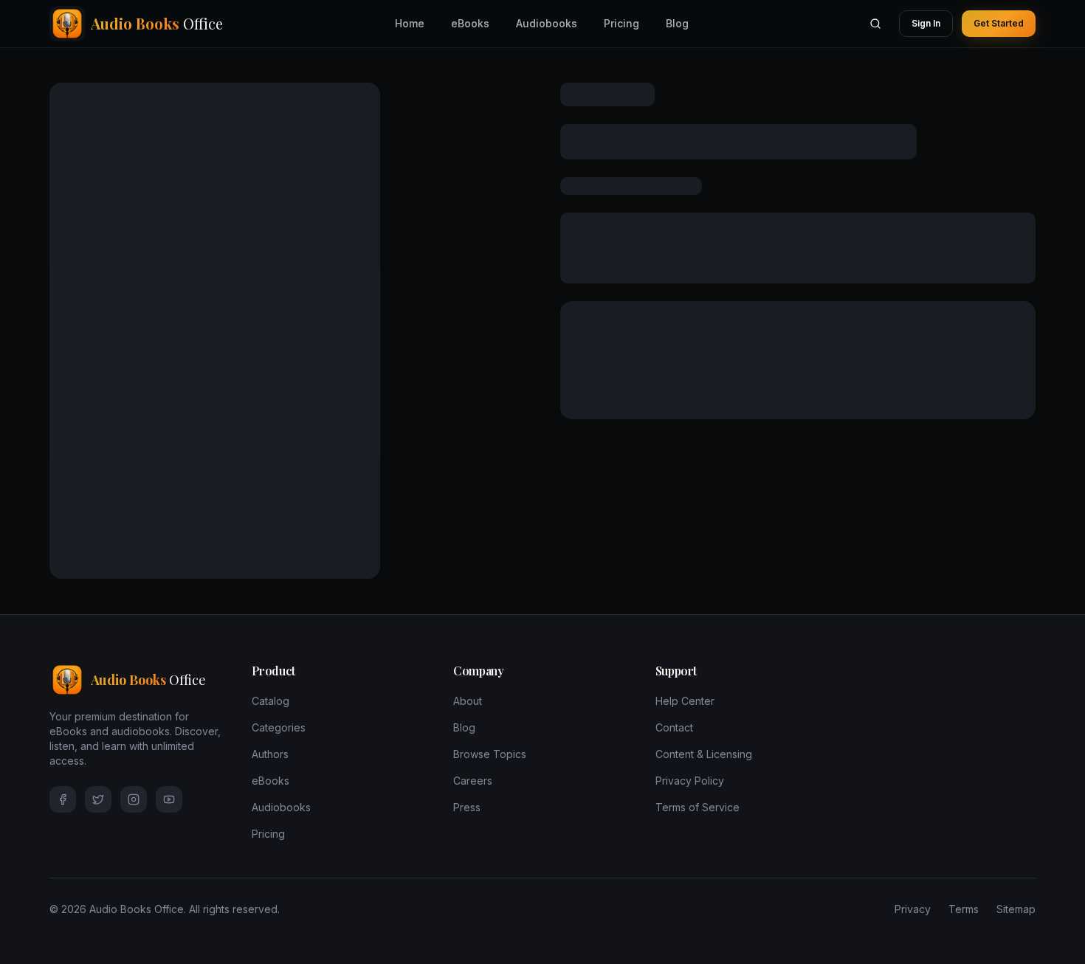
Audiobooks (546, 23)
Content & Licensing (703, 754)
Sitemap (1016, 909)
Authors (270, 754)
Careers (472, 780)
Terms (963, 909)
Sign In (926, 23)
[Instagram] (133, 799)
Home (409, 23)
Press (466, 807)
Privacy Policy (689, 780)
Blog (677, 23)
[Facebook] (62, 799)
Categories (279, 727)
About (467, 701)
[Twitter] (98, 799)
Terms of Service (697, 807)
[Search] (875, 23)
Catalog (270, 701)
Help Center (684, 701)
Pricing (621, 23)
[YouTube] (169, 799)
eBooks (470, 23)
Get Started (999, 23)
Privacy (913, 909)
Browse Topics (489, 754)
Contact (674, 727)
